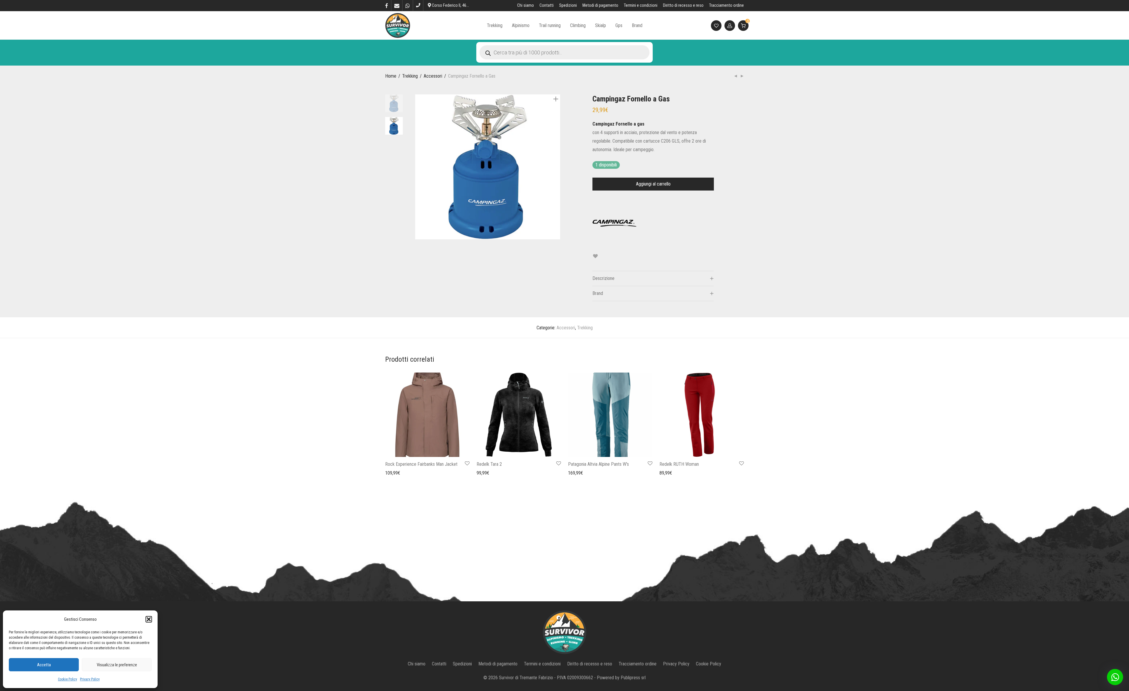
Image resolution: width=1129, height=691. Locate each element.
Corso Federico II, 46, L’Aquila (456, 5)
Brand (637, 25)
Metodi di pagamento (600, 6)
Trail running (550, 25)
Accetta (44, 664)
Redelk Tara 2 (489, 464)
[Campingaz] (614, 223)
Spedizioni (568, 6)
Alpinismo (521, 25)
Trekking (494, 25)
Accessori (433, 76)
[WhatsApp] (407, 5)
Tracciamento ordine (726, 6)
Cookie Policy (67, 679)
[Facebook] (386, 5)
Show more (392, 472)
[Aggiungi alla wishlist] (595, 256)
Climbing (578, 25)
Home (390, 76)
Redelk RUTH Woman (679, 464)
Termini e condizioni (640, 6)
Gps (618, 25)
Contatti (547, 6)
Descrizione (603, 278)
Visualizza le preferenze (117, 664)
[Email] (396, 5)
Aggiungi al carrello (653, 184)
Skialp (600, 25)
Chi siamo (525, 6)
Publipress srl (633, 677)
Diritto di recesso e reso (683, 6)
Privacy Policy (90, 679)
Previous (419, 167)
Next (557, 167)
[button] (149, 619)
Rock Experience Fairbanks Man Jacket (421, 464)
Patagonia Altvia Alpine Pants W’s (598, 464)
